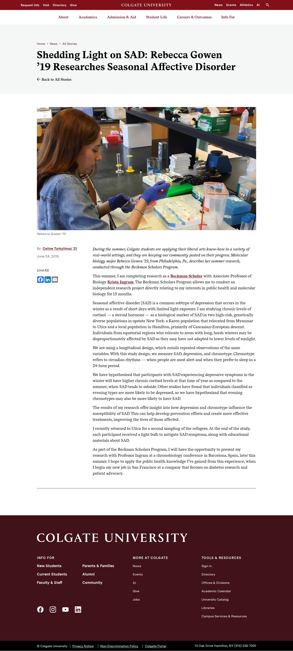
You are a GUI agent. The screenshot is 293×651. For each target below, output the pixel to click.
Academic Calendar (216, 591)
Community (92, 582)
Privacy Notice (83, 646)
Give (73, 5)
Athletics (246, 5)
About (63, 17)
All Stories (69, 44)
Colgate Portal (155, 646)
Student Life (156, 17)
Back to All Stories (57, 79)
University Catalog (215, 599)
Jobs (136, 599)
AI (258, 5)
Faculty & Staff (49, 582)
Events (231, 5)
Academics (88, 17)
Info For (228, 17)
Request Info (30, 5)
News (218, 5)
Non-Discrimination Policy (119, 646)
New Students (49, 566)
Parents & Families (98, 566)
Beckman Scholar (186, 276)
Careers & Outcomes (194, 17)
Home (41, 44)
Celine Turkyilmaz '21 (60, 248)
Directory (59, 5)
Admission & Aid (121, 17)
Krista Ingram (120, 282)
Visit (46, 5)
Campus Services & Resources (224, 616)
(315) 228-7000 (245, 646)
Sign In (207, 566)
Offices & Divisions (215, 583)
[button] (269, 5)
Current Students (52, 574)
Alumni (88, 574)
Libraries (208, 608)
